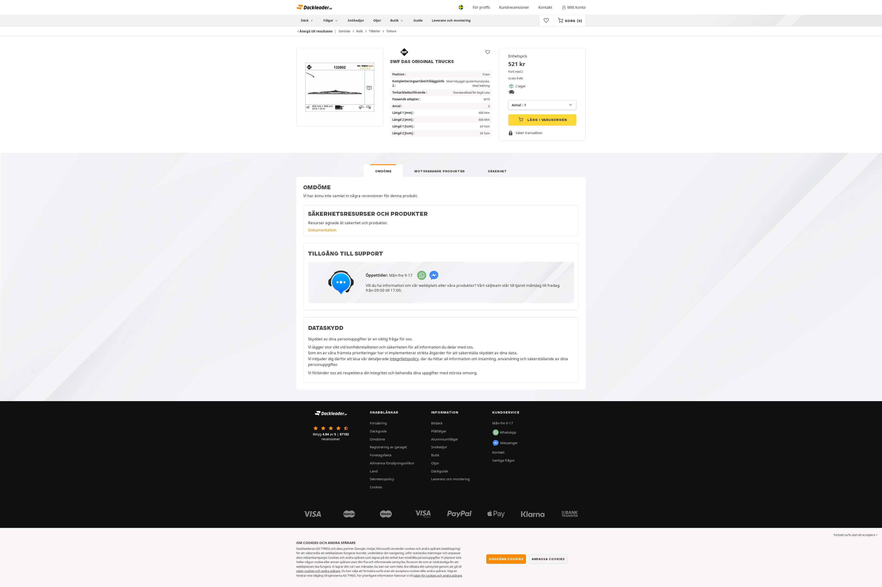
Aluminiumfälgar (444, 439)
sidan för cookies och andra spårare (437, 575)
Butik (395, 20)
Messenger (509, 442)
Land (374, 471)
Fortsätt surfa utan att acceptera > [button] (855, 535)
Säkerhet (497, 171)
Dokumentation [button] (322, 230)
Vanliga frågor (503, 460)
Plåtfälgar (438, 431)
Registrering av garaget (388, 447)
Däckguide (378, 431)
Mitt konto (576, 7)
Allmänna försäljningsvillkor (392, 463)
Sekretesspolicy (382, 479)
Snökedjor (356, 20)
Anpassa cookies (548, 559)
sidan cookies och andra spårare (318, 571)
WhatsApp (508, 432)
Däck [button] (305, 20)
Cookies (376, 487)
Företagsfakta (380, 455)
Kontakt (545, 7)
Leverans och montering (451, 20)
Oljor (377, 20)
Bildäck (437, 423)
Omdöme (383, 171)
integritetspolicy (404, 358)
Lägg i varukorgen (546, 120)
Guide (418, 20)
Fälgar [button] (328, 20)
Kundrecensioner (514, 7)
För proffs (481, 7)
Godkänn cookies (506, 559)
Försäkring (378, 423)
